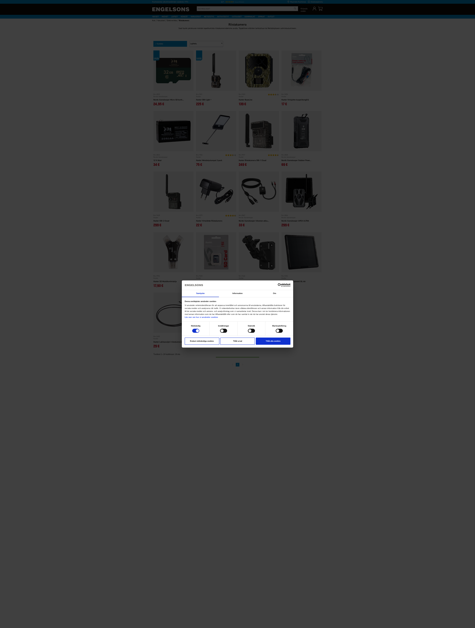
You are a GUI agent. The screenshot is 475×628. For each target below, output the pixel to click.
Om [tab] (274, 293)
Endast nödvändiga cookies (202, 341)
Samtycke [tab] (200, 293)
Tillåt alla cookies (273, 341)
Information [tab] (237, 293)
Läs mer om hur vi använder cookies (201, 317)
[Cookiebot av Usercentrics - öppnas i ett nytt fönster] (279, 285)
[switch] (223, 331)
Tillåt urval (237, 341)
